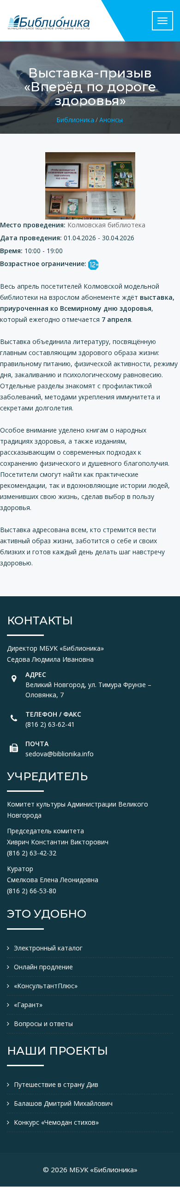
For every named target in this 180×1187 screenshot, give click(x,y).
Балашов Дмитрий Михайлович (63, 1103)
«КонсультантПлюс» (46, 985)
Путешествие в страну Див (56, 1084)
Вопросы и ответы (43, 1023)
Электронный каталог (48, 948)
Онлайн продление (43, 966)
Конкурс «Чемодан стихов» (56, 1122)
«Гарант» (28, 1004)
